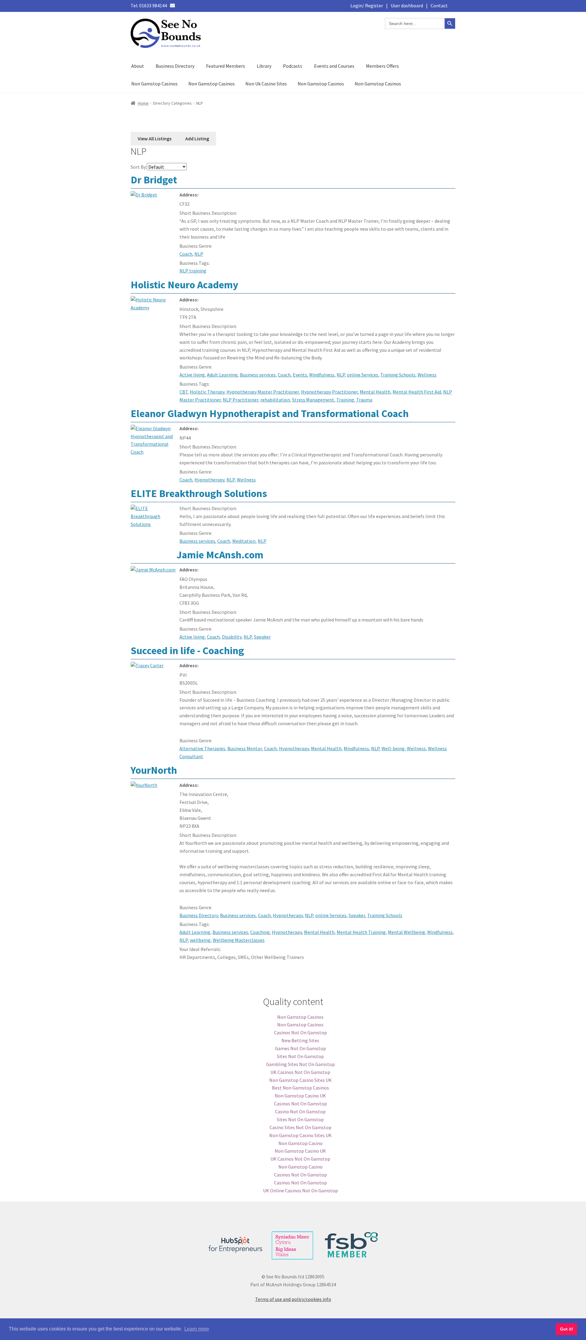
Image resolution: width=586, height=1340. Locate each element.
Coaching (260, 932)
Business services (258, 375)
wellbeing (200, 940)
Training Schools (397, 375)
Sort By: (139, 167)
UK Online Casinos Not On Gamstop (300, 1190)
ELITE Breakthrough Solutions (199, 493)
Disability (231, 637)
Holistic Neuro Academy (184, 284)
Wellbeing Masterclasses (239, 940)
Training (345, 400)
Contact (439, 5)
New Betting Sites (300, 1040)
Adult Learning (222, 375)
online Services (362, 375)
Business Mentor (244, 748)
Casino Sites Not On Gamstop (300, 1127)
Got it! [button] (566, 1329)
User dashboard (407, 5)
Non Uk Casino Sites (266, 84)
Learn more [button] (196, 1328)
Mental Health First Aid (416, 392)
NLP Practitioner (240, 400)
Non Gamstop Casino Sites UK (300, 1080)
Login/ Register (366, 5)
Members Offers (382, 66)
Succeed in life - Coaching (187, 650)
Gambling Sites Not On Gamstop (300, 1064)
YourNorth (154, 770)
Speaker (262, 637)
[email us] (172, 5)
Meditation (243, 541)
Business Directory (175, 66)
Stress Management (313, 400)
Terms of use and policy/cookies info (293, 1299)
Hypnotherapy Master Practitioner (262, 392)
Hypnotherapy (209, 480)
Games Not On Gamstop (300, 1048)
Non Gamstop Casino (300, 1143)
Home (143, 103)
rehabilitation (275, 400)
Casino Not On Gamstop (300, 1111)
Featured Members (225, 66)
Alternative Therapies (202, 748)
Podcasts (292, 66)
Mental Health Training (361, 932)
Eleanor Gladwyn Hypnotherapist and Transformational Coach (270, 413)
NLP (198, 254)
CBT (183, 392)
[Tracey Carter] (153, 677)
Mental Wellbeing (406, 932)
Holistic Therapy (207, 392)
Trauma (364, 400)
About (137, 66)
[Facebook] (182, 5)
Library (264, 66)
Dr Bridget (154, 179)
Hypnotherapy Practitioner (329, 392)
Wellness (427, 375)
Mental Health (375, 392)
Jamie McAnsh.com (219, 554)
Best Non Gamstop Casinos (300, 1088)
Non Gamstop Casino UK (300, 1096)
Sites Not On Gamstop (300, 1056)
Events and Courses (334, 66)
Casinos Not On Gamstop (300, 1032)
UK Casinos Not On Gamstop (300, 1072)
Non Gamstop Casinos (154, 84)
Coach (185, 254)
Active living (192, 375)
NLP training (192, 271)
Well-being (393, 748)
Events (300, 375)
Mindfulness (322, 375)
